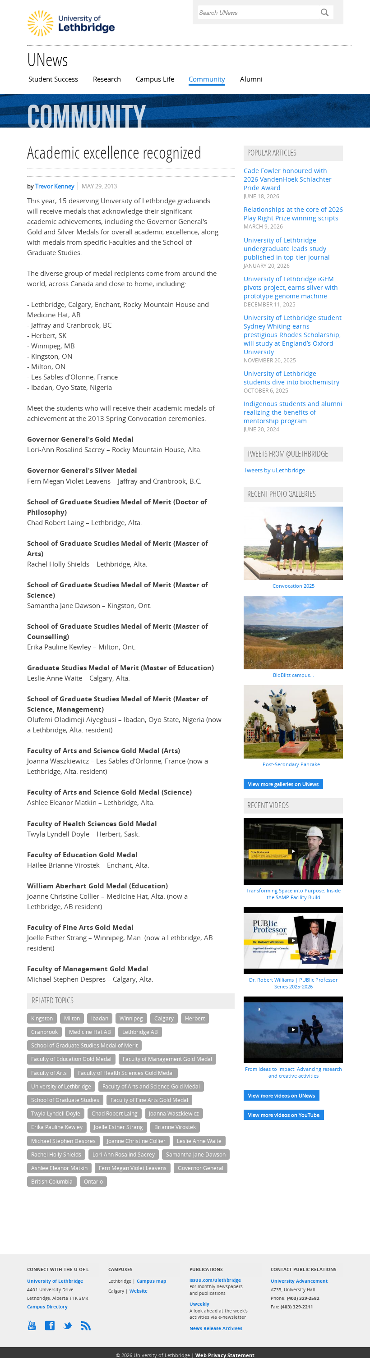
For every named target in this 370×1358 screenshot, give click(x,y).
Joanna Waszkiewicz (174, 1113)
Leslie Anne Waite (199, 1141)
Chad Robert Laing (115, 1113)
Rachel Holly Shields (56, 1154)
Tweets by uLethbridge (274, 470)
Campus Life (155, 79)
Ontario (93, 1181)
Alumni (251, 79)
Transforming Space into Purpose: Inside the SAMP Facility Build (293, 894)
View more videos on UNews (281, 1095)
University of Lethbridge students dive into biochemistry (291, 377)
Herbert (195, 1018)
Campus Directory (47, 1306)
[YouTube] (34, 1328)
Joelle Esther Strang (118, 1127)
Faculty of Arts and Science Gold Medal (151, 1086)
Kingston (42, 1018)
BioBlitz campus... (293, 675)
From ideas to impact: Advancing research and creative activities (293, 1072)
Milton (72, 1018)
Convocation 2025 (293, 585)
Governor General (200, 1168)
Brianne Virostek (175, 1127)
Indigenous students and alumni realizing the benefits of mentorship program (293, 412)
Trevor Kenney (54, 186)
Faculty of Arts (49, 1073)
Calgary (164, 1018)
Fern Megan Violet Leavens (132, 1168)
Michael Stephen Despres (63, 1141)
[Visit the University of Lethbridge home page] (71, 36)
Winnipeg (131, 1018)
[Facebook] (52, 1328)
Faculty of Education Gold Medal (71, 1059)
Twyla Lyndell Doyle (55, 1113)
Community (207, 79)
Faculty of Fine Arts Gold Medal (149, 1100)
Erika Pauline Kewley (57, 1127)
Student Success (53, 79)
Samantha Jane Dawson (196, 1154)
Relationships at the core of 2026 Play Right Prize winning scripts (293, 213)
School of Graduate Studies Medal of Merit (84, 1045)
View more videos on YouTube (283, 1114)
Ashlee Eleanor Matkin (59, 1168)
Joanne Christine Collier (136, 1141)
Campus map (151, 1281)
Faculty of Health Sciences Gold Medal (126, 1073)
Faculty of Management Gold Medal (167, 1059)
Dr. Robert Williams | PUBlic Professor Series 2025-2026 (293, 983)
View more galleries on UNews (283, 784)
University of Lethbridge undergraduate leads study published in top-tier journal (287, 248)
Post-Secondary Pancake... (293, 764)
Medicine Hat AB (90, 1032)
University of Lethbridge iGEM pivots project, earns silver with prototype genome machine (291, 287)
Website (139, 1291)
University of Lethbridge (61, 1086)
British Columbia (52, 1181)
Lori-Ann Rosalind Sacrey (123, 1154)
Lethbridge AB (140, 1032)
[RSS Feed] (88, 1328)
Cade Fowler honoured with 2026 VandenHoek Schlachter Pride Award (288, 179)
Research (107, 79)
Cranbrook (44, 1032)
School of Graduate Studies (65, 1100)
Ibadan (99, 1018)
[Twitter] (70, 1328)
